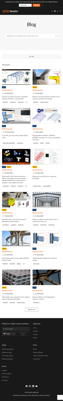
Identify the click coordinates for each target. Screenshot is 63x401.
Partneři (35, 331)
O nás (35, 328)
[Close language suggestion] (42, 5)
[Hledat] (52, 11)
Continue (36, 5)
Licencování (36, 359)
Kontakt (4, 370)
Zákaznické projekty (7, 349)
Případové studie (7, 352)
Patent (35, 337)
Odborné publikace (7, 359)
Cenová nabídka (6, 373)
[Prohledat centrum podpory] (56, 36)
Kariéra (35, 334)
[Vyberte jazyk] (55, 11)
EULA (34, 349)
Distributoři (5, 377)
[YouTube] (36, 386)
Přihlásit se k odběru (23, 333)
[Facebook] (27, 386)
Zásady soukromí (38, 352)
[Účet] (57, 11)
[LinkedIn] (33, 386)
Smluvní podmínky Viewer (40, 355)
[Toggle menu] (60, 11)
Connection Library (7, 355)
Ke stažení (5, 380)
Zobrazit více (31, 309)
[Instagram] (30, 386)
